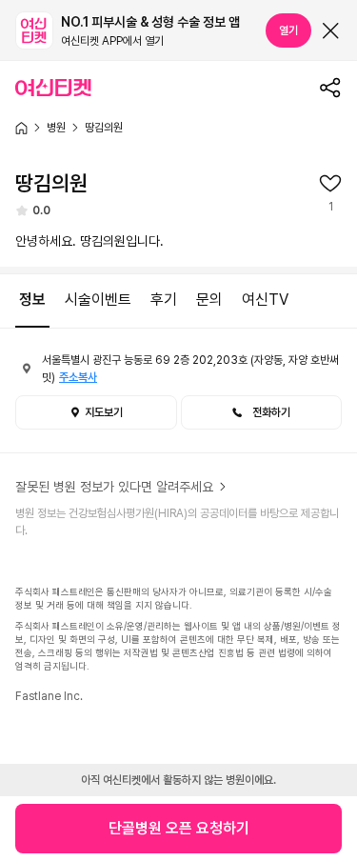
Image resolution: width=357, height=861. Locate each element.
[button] (262, 412)
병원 (56, 127)
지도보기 (104, 412)
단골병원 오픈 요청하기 (179, 828)
